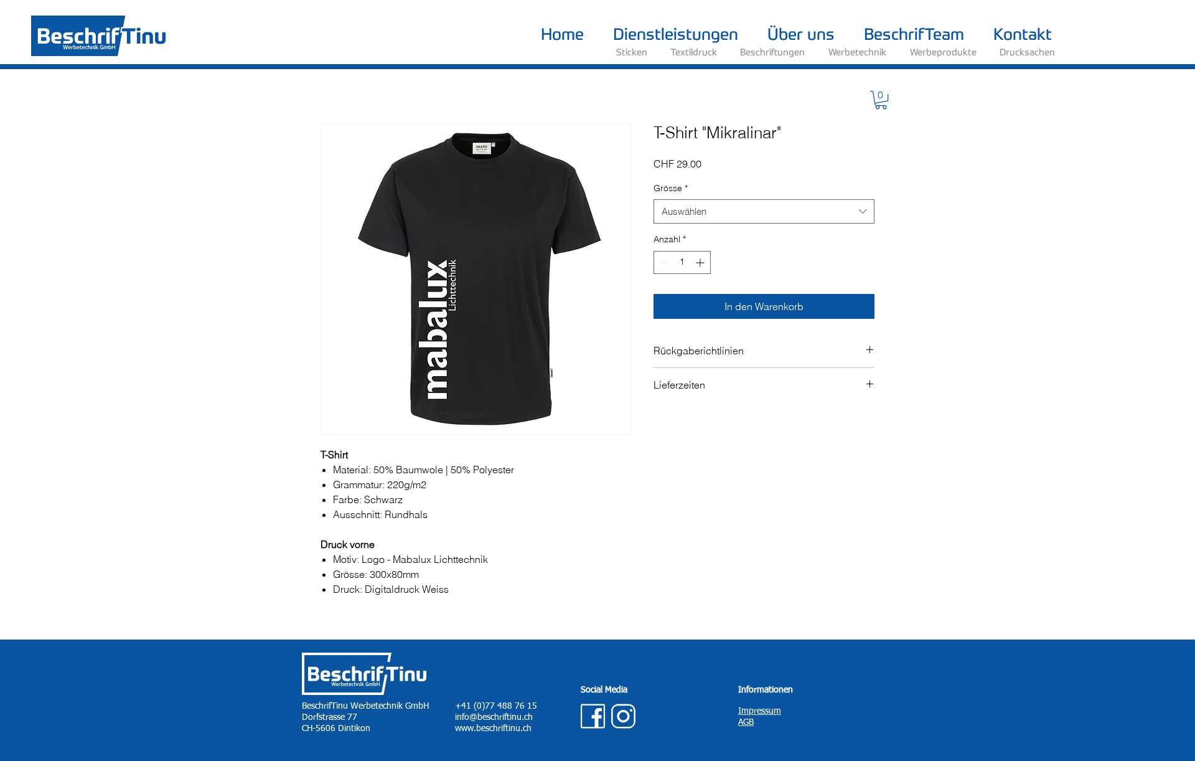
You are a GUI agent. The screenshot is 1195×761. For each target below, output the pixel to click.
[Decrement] (663, 262)
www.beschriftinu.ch (493, 728)
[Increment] (701, 262)
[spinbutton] (682, 262)
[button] (881, 100)
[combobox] (764, 211)
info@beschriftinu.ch (494, 717)
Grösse (671, 188)
